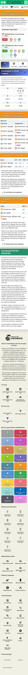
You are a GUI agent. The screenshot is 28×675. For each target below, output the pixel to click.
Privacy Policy (7, 660)
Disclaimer (20, 660)
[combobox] (14, 2)
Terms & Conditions (7, 667)
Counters (16, 7)
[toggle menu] (22, 2)
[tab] (5, 65)
